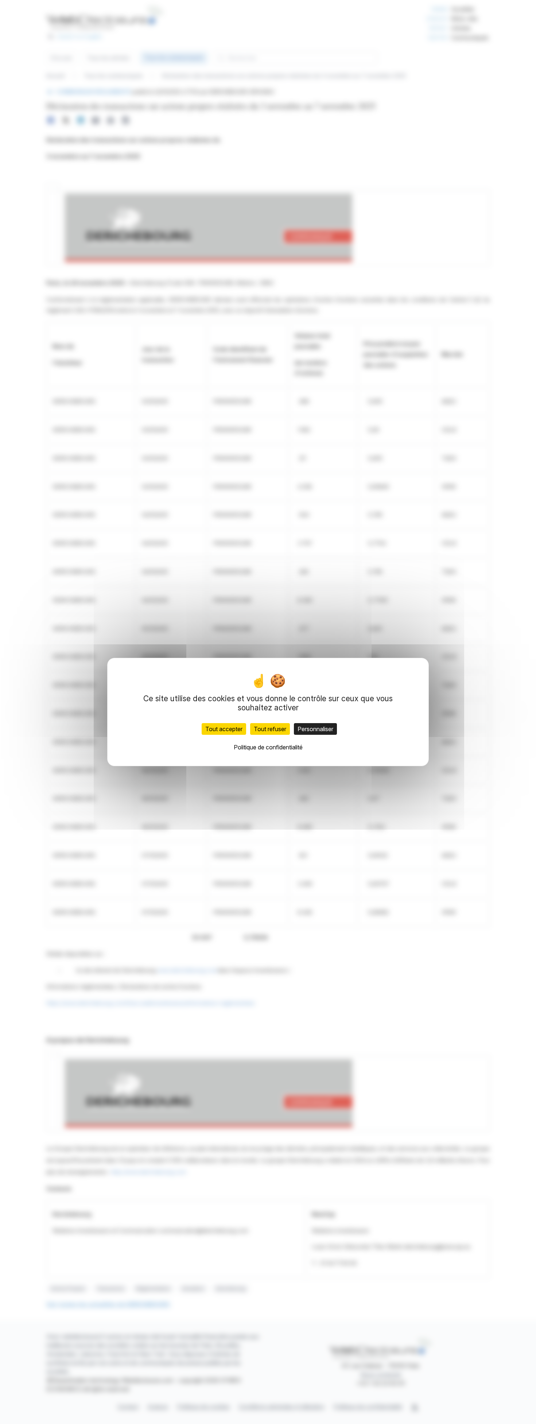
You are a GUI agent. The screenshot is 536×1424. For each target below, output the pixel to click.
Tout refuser (270, 729)
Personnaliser (315, 729)
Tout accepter (223, 729)
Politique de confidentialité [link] (268, 747)
